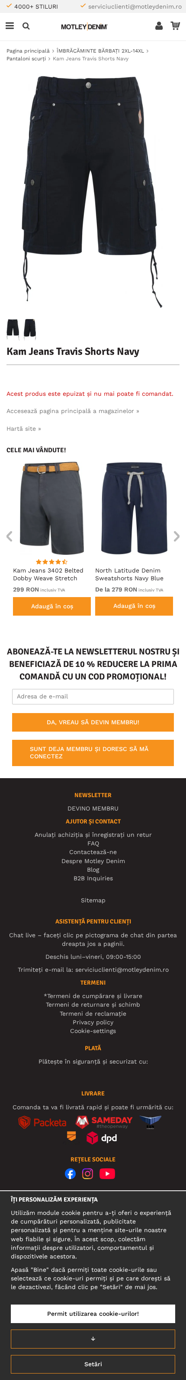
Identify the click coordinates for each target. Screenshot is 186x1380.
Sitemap (93, 900)
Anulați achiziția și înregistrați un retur (93, 834)
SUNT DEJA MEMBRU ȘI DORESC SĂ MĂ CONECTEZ (89, 752)
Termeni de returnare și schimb (93, 1004)
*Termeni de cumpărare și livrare (93, 995)
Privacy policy (93, 1022)
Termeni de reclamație (93, 1013)
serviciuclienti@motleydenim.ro (135, 6)
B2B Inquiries (93, 878)
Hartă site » (23, 428)
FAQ (93, 843)
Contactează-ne (93, 851)
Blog (93, 869)
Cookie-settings (93, 1030)
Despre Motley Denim (93, 860)
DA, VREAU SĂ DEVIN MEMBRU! (93, 722)
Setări (93, 1364)
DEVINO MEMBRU (93, 808)
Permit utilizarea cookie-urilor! (93, 1313)
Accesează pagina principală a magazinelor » (72, 410)
